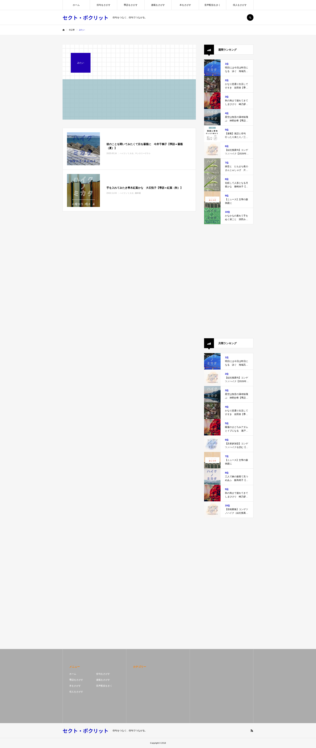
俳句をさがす (103, 5)
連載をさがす (158, 5)
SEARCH (250, 17)
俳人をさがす (240, 5)
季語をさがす (131, 5)
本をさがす (185, 5)
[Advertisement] (228, 281)
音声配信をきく (212, 5)
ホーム (76, 5)
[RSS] (251, 730)
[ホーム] (64, 30)
